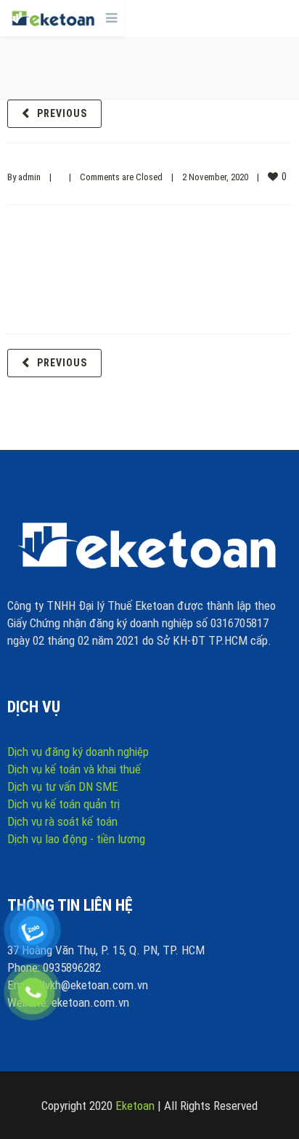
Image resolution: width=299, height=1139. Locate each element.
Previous (62, 113)
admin (29, 177)
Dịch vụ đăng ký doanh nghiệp (78, 751)
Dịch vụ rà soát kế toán (62, 821)
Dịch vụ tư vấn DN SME (62, 786)
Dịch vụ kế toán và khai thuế (74, 769)
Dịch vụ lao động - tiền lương (76, 839)
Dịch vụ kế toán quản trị (63, 804)
